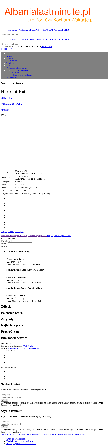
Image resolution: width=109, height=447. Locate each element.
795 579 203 (46, 46)
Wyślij (4, 400)
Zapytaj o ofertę (7, 231)
